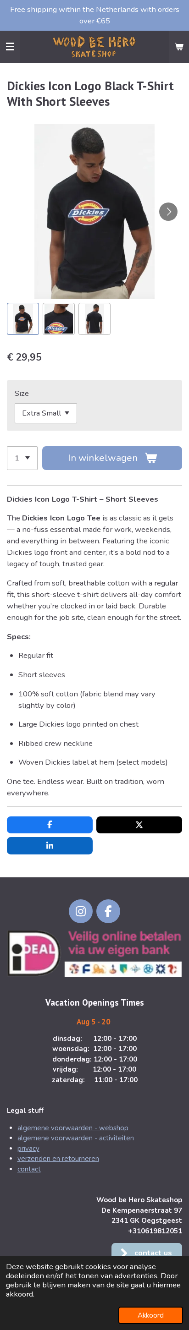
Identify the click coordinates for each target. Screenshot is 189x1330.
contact (29, 1169)
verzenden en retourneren (58, 1158)
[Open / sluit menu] (10, 47)
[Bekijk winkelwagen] (179, 47)
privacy (28, 1148)
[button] (23, 319)
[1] (22, 458)
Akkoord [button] (151, 1315)
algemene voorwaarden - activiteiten (75, 1138)
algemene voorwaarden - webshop (72, 1128)
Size (22, 393)
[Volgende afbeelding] (168, 212)
